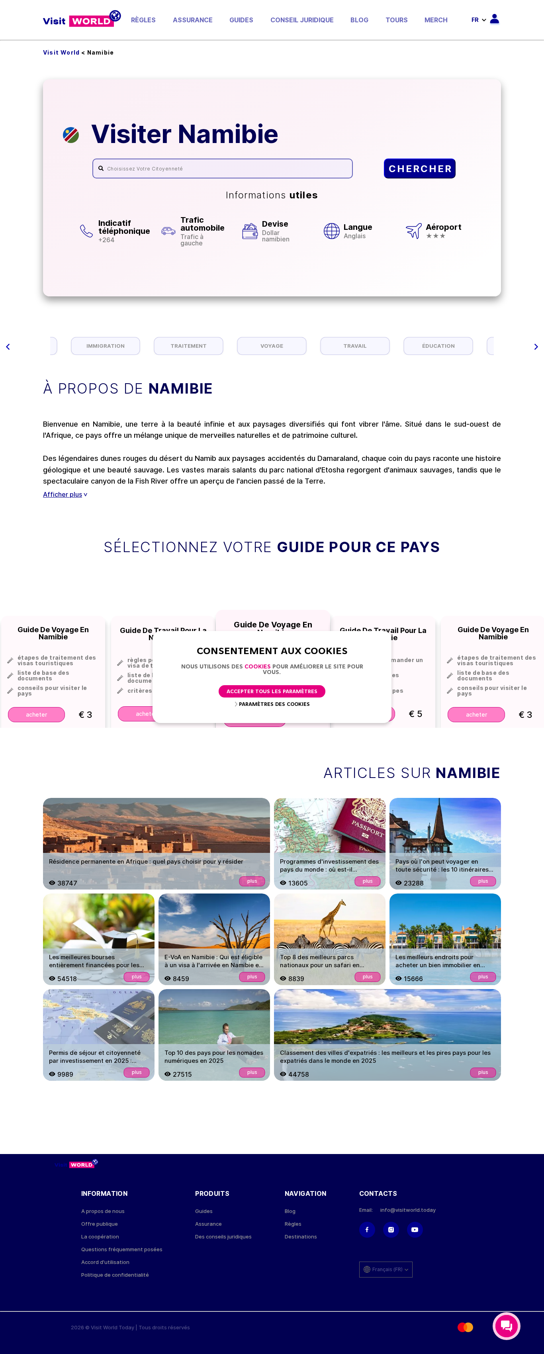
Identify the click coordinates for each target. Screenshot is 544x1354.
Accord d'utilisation (105, 1262)
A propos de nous (103, 1211)
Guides (241, 20)
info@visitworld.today (408, 1210)
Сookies (258, 667)
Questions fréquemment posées (121, 1249)
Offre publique (99, 1224)
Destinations (301, 1236)
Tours (396, 20)
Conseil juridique (302, 20)
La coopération (100, 1236)
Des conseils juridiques (223, 1236)
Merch (436, 20)
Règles (143, 20)
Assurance (193, 20)
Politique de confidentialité (115, 1275)
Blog (359, 20)
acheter (36, 714)
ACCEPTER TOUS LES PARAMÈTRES (272, 691)
